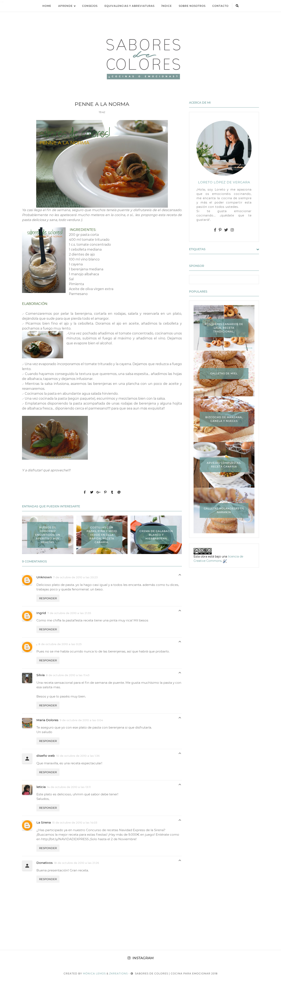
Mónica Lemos (94, 973)
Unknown (44, 577)
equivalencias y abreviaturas (129, 5)
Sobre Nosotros (192, 5)
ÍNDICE (166, 5)
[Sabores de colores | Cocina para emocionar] (140, 58)
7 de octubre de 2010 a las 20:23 (75, 577)
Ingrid (41, 613)
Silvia (40, 675)
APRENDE (65, 5)
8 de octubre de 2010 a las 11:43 (67, 675)
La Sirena (43, 822)
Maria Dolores (47, 720)
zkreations (118, 973)
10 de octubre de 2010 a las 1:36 (78, 755)
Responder (48, 598)
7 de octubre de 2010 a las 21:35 (69, 613)
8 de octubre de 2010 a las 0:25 (60, 644)
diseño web (45, 756)
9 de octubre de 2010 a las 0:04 (81, 720)
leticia (41, 787)
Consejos (90, 5)
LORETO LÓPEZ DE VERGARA (224, 182)
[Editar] (225, 561)
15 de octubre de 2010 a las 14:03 (74, 822)
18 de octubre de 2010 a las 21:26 (76, 862)
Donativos (44, 863)
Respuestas (180, 576)
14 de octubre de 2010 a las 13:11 (69, 787)
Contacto (220, 5)
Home (46, 5)
